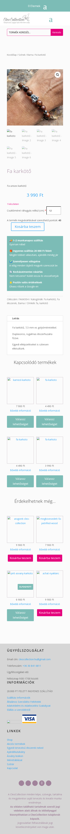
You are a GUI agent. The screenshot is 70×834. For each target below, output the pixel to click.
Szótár (10, 764)
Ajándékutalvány (16, 751)
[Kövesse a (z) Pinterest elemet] (48, 783)
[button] (58, 75)
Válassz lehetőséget (20, 615)
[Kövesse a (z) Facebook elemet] (21, 783)
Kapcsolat (12, 768)
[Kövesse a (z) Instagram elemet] (28, 783)
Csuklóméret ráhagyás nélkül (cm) (25, 210)
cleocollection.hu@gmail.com (35, 659)
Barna (30, 54)
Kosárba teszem (28, 226)
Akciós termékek (16, 743)
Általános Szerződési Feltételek (24, 701)
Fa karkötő (50, 299)
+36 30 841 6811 (32, 665)
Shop (10, 739)
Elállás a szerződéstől (18, 709)
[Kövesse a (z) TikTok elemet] (42, 783)
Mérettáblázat (14, 760)
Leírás (15, 318)
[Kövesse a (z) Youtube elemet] (35, 783)
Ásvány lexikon (15, 756)
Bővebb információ (20, 410)
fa (37, 303)
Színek (22, 54)
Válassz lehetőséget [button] (20, 421)
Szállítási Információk (18, 697)
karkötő (44, 303)
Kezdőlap (12, 54)
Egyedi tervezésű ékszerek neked (25, 747)
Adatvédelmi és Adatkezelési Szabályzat (29, 705)
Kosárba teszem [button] (20, 558)
